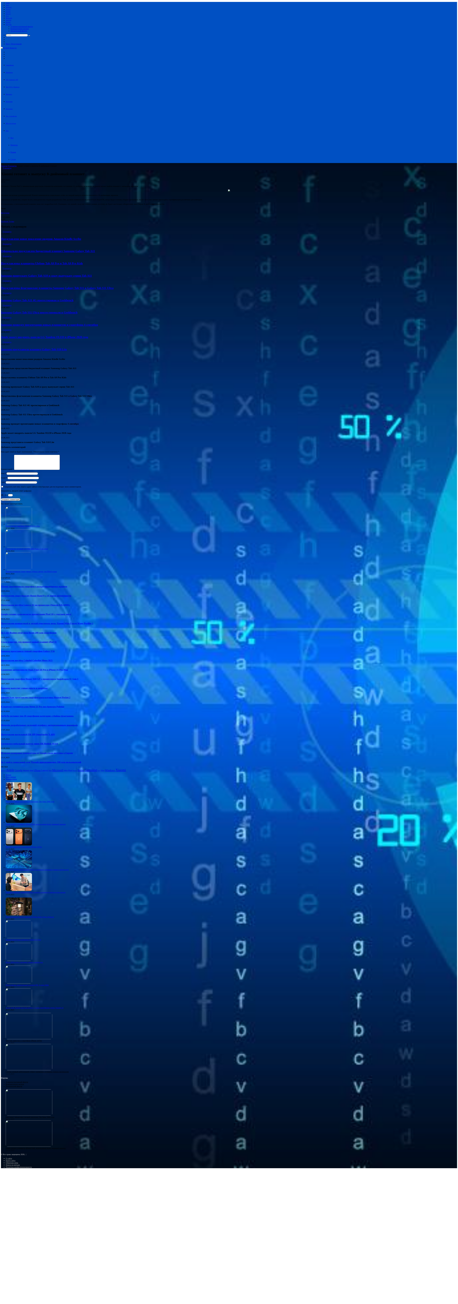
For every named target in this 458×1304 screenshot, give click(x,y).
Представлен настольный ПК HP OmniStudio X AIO (28, 734)
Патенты (14, 145)
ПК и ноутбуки (11, 123)
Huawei (8, 14)
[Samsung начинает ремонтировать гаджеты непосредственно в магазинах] (19, 890)
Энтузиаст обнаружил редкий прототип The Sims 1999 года (30, 802)
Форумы (8, 24)
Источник (5, 213)
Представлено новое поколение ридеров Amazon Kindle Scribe (41, 238)
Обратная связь (12, 1163)
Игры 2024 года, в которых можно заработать (24, 962)
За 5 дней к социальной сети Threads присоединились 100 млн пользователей (41, 762)
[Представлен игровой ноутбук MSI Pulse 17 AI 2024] (19, 547)
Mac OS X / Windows (12, 87)
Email (4, 478)
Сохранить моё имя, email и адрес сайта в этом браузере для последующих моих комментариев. (42, 487)
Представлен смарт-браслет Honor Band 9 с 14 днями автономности (36, 595)
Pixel (70, 770)
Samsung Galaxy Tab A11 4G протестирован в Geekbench (37, 300)
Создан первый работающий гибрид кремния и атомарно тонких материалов (37, 870)
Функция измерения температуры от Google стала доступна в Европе (37, 753)
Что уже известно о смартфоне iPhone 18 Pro (24, 847)
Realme (8, 22)
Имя (3, 473)
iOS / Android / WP (12, 80)
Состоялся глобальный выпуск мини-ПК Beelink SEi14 (29, 743)
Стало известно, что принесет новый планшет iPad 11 (29, 642)
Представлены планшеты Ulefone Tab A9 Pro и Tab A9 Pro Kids (42, 263)
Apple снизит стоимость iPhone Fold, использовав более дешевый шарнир (36, 824)
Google (8, 12)
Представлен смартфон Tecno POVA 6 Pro (23, 526)
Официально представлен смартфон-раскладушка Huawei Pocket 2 (35, 697)
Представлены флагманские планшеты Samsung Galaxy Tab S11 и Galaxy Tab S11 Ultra (57, 288)
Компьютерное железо (19, 29)
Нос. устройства (11, 116)
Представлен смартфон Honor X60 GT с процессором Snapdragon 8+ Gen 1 (39, 679)
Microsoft (9, 18)
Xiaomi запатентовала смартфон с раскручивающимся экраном (34, 586)
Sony (98, 770)
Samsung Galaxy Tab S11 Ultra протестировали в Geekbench (39, 312)
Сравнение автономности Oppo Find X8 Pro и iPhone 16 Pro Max (34, 669)
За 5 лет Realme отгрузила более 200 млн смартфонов (28, 632)
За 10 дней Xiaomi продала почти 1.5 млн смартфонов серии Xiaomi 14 (34, 1008)
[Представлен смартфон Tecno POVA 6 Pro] (19, 524)
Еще (7, 131)
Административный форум (21, 27)
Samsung (9, 7)
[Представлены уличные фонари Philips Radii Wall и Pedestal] (19, 915)
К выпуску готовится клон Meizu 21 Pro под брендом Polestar (32, 706)
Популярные (11, 777)
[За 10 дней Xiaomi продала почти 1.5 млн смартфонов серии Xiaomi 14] (19, 1006)
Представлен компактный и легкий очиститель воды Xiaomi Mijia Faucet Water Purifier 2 (47, 623)
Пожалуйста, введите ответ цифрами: (16, 491)
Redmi (81, 770)
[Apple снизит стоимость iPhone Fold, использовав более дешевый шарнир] (19, 822)
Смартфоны (10, 65)
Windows (110, 770)
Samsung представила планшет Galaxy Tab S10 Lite (34, 349)
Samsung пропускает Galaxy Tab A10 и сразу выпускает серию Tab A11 (46, 275)
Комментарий (7, 469)
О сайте (9, 1158)
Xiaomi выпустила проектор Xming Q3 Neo (23, 940)
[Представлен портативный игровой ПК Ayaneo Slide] (19, 983)
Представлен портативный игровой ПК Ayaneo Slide (27, 985)
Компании (9, 101)
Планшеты (9, 72)
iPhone (37, 770)
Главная (4, 166)
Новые (8, 775)
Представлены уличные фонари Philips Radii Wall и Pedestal (30, 917)
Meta (50, 770)
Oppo (7, 5)
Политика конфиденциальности (19, 1167)
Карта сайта (10, 1161)
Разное (13, 152)
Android (3, 770)
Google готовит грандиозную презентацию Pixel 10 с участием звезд (36, 614)
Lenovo (44, 770)
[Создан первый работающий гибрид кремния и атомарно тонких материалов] (19, 868)
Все (11, 138)
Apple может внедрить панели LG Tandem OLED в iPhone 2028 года (44, 337)
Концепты (9, 109)
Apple (8, 3)
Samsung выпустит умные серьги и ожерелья (24, 688)
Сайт (3, 482)
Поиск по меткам (13, 1165)
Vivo (7, 16)
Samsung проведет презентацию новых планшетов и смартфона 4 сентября (49, 324)
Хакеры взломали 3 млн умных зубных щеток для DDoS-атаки (31, 572)
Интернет (9, 94)
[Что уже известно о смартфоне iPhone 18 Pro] (19, 845)
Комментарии (11, 779)
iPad (32, 770)
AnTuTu (8, 20)
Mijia (66, 770)
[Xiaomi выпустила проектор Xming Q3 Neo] (19, 937)
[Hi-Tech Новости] (9, 48)
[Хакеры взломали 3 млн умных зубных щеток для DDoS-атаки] (19, 569)
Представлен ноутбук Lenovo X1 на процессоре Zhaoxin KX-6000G (35, 605)
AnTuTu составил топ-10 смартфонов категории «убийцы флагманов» (37, 716)
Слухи (13, 159)
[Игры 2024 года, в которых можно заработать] (19, 960)
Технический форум (18, 31)
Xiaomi (8, 9)
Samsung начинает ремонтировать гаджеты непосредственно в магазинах (35, 892)
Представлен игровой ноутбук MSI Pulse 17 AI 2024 (27, 549)
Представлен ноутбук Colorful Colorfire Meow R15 (26, 660)
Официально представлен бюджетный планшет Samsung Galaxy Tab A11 (48, 251)
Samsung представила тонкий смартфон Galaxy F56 (28, 651)
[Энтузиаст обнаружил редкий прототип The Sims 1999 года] (19, 799)
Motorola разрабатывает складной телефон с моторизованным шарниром (39, 725)
